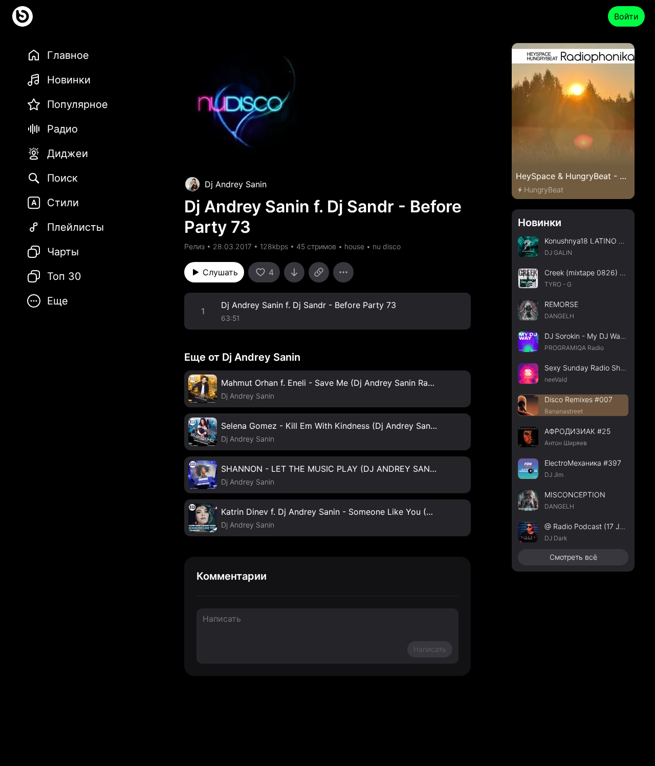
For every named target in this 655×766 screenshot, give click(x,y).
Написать (429, 649)
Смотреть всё (573, 557)
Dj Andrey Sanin (236, 184)
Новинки (539, 222)
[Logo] (22, 16)
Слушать (220, 272)
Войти (626, 16)
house (354, 246)
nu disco (387, 246)
